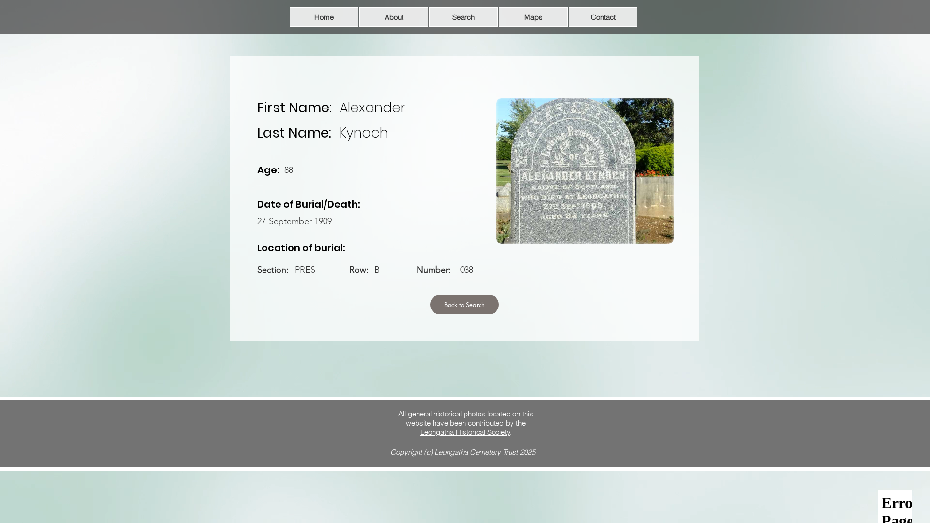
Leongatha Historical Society (465, 432)
